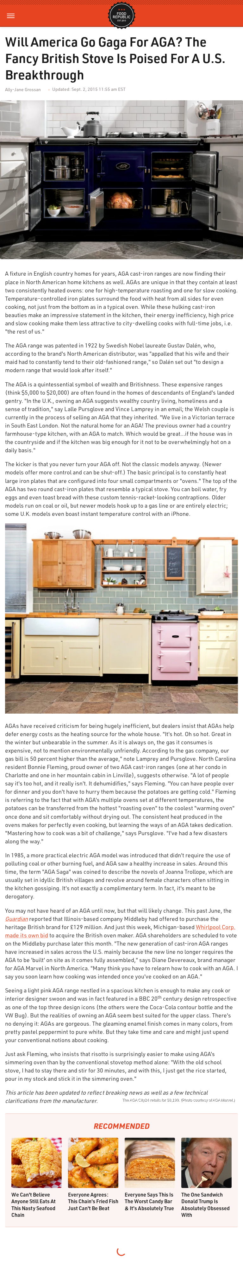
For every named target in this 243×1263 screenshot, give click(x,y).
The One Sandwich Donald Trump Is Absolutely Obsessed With (205, 1204)
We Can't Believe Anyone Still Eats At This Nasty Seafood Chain (33, 1204)
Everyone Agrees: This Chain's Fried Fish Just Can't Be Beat (93, 1201)
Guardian (16, 918)
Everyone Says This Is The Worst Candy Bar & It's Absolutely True (149, 1201)
